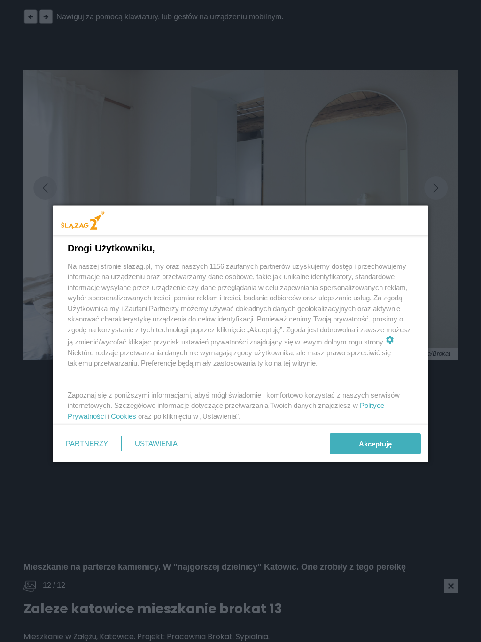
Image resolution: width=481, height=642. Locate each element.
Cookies (123, 416)
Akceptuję (375, 443)
